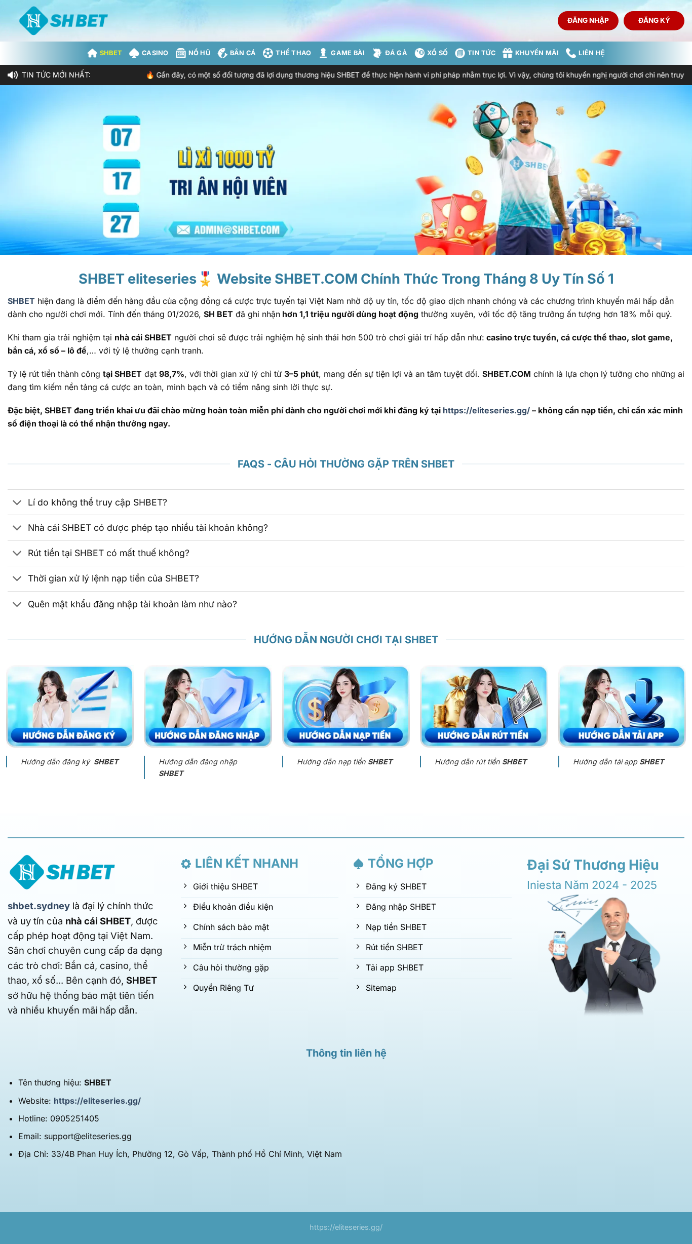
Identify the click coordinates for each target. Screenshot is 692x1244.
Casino (155, 53)
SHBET (111, 53)
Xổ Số (437, 53)
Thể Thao (293, 53)
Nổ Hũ (199, 53)
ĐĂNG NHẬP (588, 20)
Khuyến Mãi (537, 53)
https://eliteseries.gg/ (486, 410)
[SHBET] (66, 21)
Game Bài (348, 53)
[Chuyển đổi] (17, 503)
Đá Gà (396, 53)
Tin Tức (481, 53)
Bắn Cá (243, 53)
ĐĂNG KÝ (654, 20)
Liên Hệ (592, 53)
